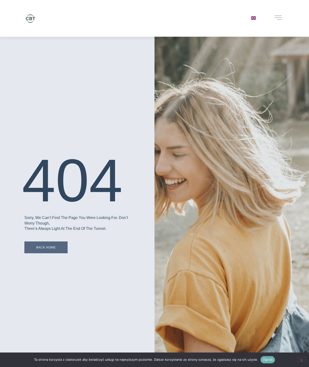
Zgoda (268, 359)
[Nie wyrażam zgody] (301, 359)
